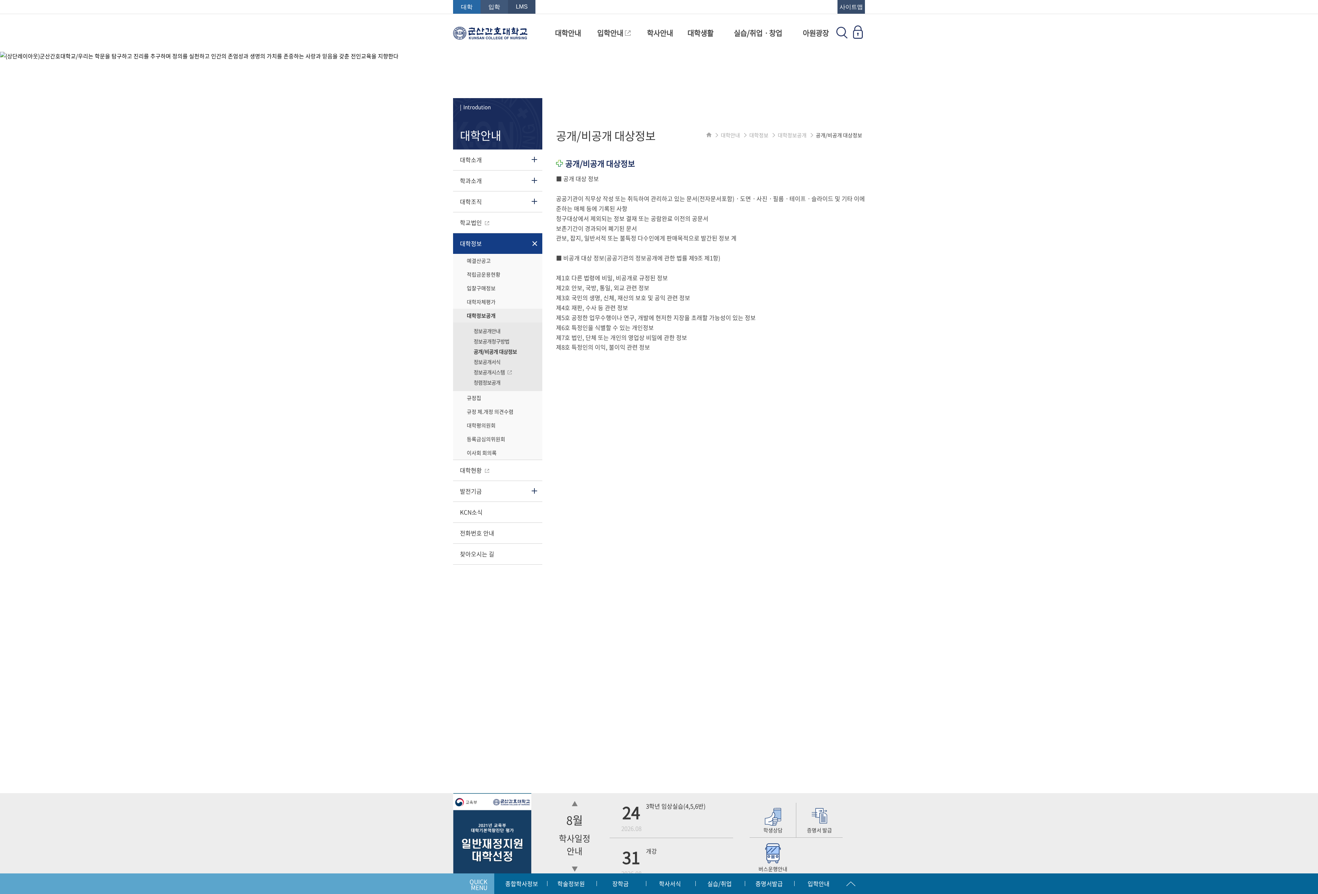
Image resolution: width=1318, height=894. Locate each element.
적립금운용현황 (483, 274)
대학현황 (471, 470)
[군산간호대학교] (490, 36)
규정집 (474, 398)
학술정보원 (571, 883)
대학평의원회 (481, 425)
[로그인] (858, 36)
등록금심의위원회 (486, 439)
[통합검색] (842, 36)
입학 (494, 7)
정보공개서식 (487, 362)
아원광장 (816, 32)
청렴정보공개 (487, 382)
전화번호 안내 (477, 533)
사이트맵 (851, 7)
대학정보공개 (481, 315)
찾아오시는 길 (477, 554)
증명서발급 (769, 883)
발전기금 (471, 491)
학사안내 (660, 32)
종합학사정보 (521, 883)
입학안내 (611, 32)
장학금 (620, 883)
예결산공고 (479, 260)
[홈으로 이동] (709, 135)
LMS (522, 6)
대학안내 (568, 32)
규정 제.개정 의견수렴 (490, 411)
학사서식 (670, 883)
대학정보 (471, 243)
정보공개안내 (487, 331)
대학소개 (471, 159)
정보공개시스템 (490, 372)
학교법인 (471, 222)
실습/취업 (719, 883)
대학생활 (700, 32)
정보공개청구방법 (491, 341)
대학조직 (471, 201)
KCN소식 (471, 512)
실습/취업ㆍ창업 (758, 32)
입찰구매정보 (481, 288)
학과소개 (471, 180)
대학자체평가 (481, 302)
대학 (467, 7)
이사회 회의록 (482, 453)
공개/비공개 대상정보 (495, 351)
